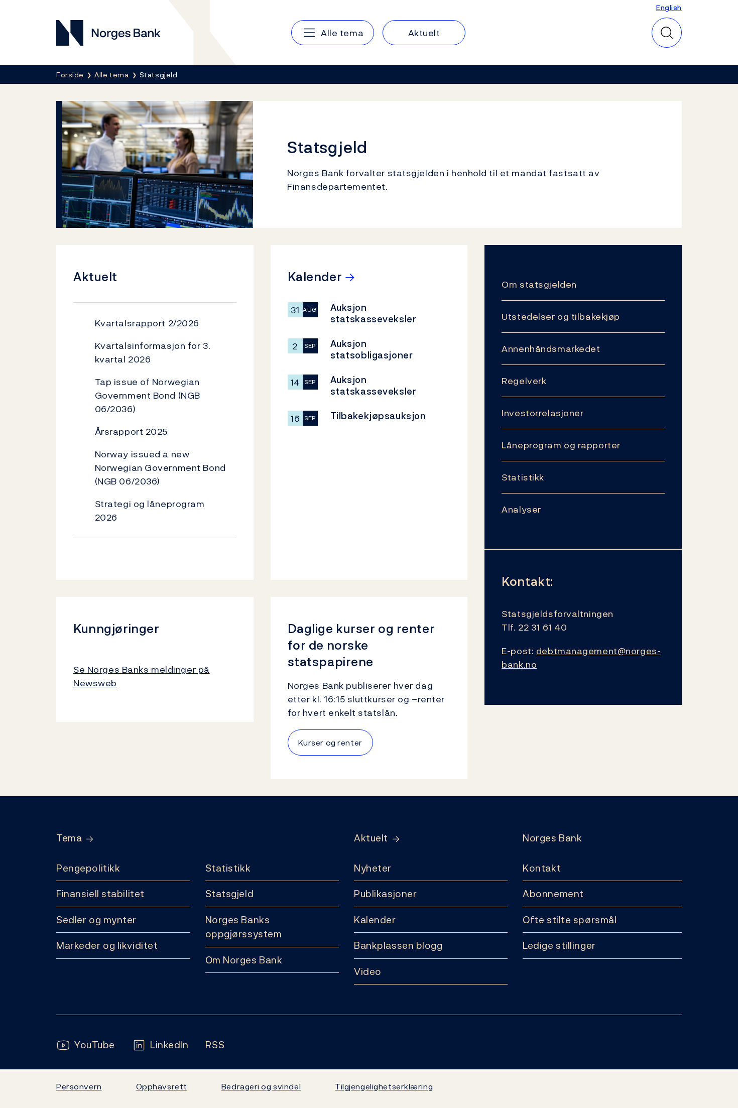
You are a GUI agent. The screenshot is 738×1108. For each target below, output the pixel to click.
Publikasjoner (385, 894)
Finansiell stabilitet (100, 894)
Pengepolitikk (88, 868)
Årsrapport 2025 (131, 431)
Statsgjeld (229, 894)
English (669, 7)
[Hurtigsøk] (667, 33)
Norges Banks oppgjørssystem (243, 927)
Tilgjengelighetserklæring (384, 1086)
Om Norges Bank (244, 960)
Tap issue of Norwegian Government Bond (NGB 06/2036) (147, 395)
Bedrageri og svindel (261, 1086)
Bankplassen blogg (398, 945)
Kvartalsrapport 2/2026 (147, 323)
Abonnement (553, 894)
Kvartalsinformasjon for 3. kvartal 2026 (153, 352)
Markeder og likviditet (107, 945)
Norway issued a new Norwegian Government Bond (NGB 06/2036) (160, 467)
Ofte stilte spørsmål (570, 920)
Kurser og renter (330, 742)
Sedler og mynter (96, 920)
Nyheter (373, 868)
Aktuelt (371, 838)
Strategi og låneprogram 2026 (150, 510)
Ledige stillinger (559, 945)
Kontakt (542, 868)
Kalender (375, 920)
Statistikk (228, 868)
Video (368, 971)
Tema (69, 838)
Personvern (79, 1086)
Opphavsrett (161, 1086)
